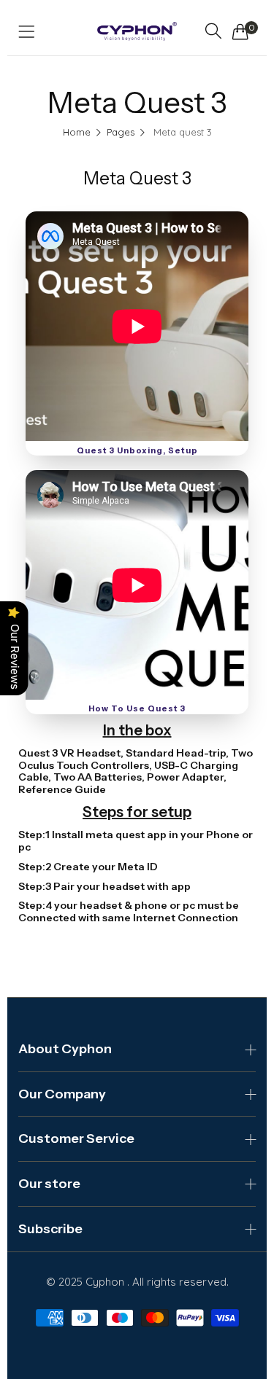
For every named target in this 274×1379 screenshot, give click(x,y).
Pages (120, 132)
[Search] (213, 31)
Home (77, 132)
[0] (240, 31)
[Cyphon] (136, 31)
